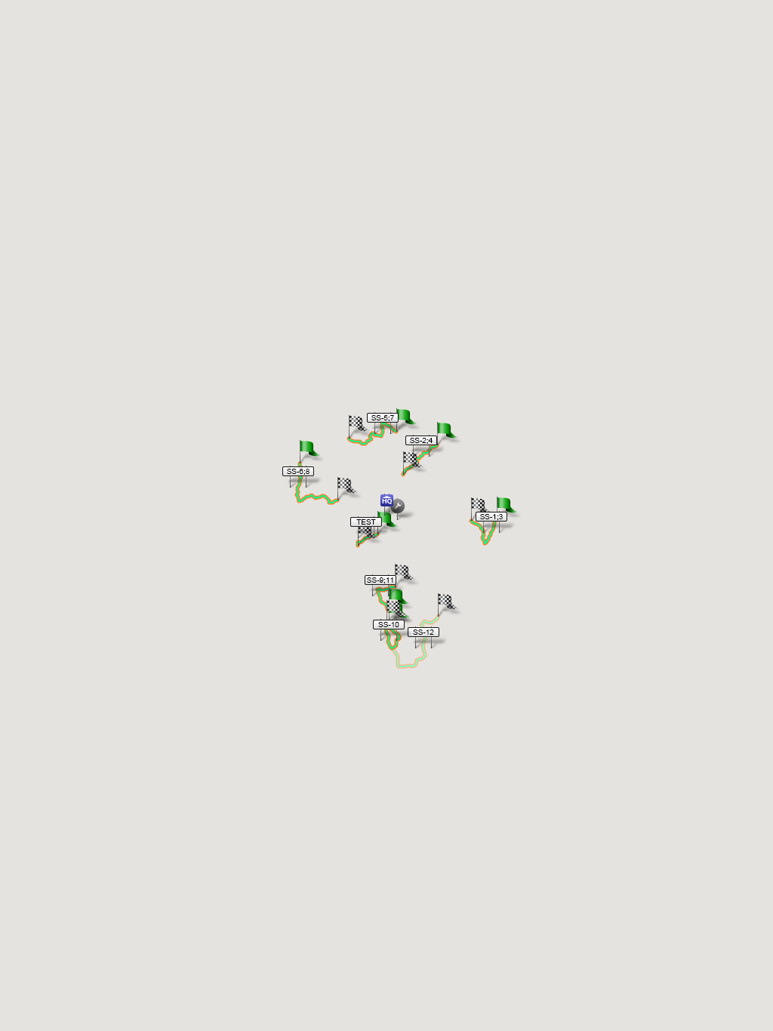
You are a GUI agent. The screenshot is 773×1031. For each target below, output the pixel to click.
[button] (490, 521)
